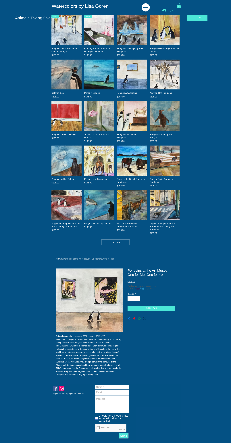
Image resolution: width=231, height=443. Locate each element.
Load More (115, 242)
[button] (178, 5)
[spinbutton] (133, 299)
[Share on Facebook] (129, 318)
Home (59, 259)
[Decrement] (129, 299)
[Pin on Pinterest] (134, 318)
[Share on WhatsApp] (139, 318)
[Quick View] (132, 30)
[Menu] (146, 7)
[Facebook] (55, 388)
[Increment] (137, 299)
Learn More (149, 289)
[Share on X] (144, 318)
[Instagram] (61, 388)
